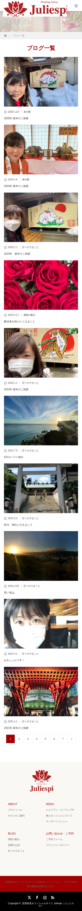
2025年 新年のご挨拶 (16, 118)
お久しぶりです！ (14, 660)
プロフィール (15, 809)
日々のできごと (30, 247)
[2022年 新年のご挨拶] (41, 353)
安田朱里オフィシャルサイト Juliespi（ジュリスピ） (48, 904)
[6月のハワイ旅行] (41, 420)
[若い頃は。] (41, 556)
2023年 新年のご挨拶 (17, 253)
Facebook (37, 897)
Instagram (44, 897)
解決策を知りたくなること (19, 321)
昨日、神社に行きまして (18, 524)
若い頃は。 (10, 592)
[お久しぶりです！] (41, 624)
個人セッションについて (59, 815)
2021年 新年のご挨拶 (16, 727)
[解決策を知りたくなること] (41, 285)
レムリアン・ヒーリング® (60, 809)
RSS (52, 897)
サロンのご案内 (16, 815)
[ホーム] (5, 34)
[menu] (76, 5)
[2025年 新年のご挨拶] (41, 82)
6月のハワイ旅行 (13, 457)
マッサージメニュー (56, 821)
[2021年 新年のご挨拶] (41, 691)
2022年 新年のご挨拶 (16, 389)
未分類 (27, 112)
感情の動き (29, 315)
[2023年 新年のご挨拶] (41, 217)
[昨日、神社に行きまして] (41, 488)
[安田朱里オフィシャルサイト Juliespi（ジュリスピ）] (36, 15)
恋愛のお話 (14, 845)
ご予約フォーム (54, 839)
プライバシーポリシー (58, 845)
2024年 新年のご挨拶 (16, 186)
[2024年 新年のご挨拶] (41, 149)
